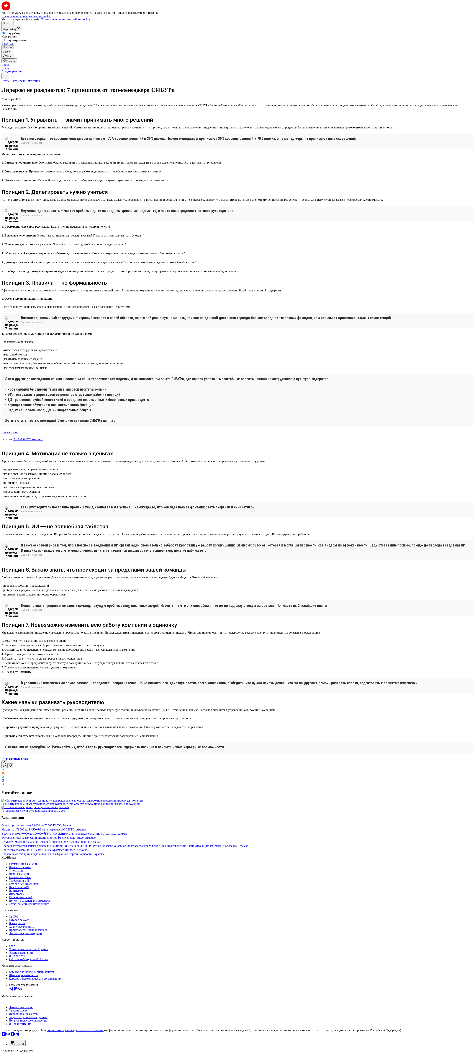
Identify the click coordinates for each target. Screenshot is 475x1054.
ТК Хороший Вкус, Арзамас (78, 837)
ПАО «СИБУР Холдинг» (28, 439)
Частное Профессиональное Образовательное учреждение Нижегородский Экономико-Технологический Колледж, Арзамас (169, 845)
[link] (7, 56)
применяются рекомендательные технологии (75, 1030)
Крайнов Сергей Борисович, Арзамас (80, 854)
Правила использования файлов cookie (65, 19)
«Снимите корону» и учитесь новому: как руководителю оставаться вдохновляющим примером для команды (70, 803)
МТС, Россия (63, 825)
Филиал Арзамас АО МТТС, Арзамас (63, 829)
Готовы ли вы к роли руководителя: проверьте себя (33, 810)
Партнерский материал (25, 80)
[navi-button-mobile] (5, 76)
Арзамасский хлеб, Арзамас (69, 849)
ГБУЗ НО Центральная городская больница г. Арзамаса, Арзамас (86, 833)
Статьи (5, 80)
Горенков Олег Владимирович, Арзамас (75, 841)
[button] (5, 64)
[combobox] (17, 1043)
